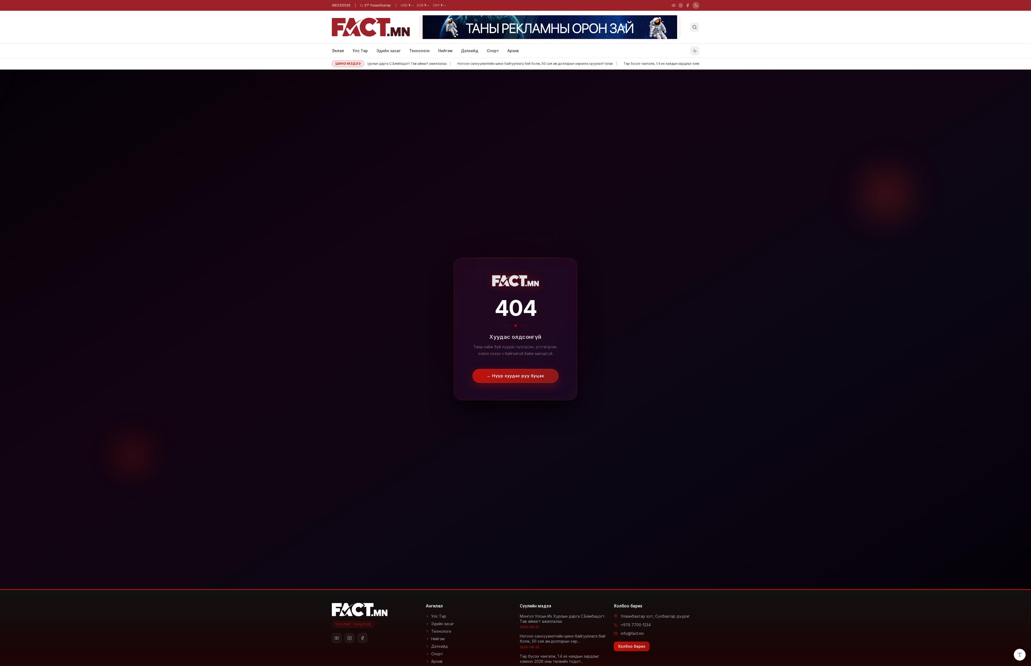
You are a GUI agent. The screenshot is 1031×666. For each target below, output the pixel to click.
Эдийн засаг (388, 50)
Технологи (419, 50)
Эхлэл (338, 50)
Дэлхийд (469, 50)
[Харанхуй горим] (696, 5)
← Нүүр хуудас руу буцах (515, 372)
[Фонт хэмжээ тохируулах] (1020, 655)
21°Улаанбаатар (377, 5)
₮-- (407, 5)
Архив (513, 50)
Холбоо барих (631, 646)
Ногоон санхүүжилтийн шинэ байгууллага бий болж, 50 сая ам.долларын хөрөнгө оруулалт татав (508, 64)
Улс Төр (360, 50)
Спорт (493, 50)
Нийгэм (445, 50)
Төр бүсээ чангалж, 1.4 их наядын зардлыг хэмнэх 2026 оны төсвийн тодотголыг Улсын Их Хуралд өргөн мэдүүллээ (690, 64)
